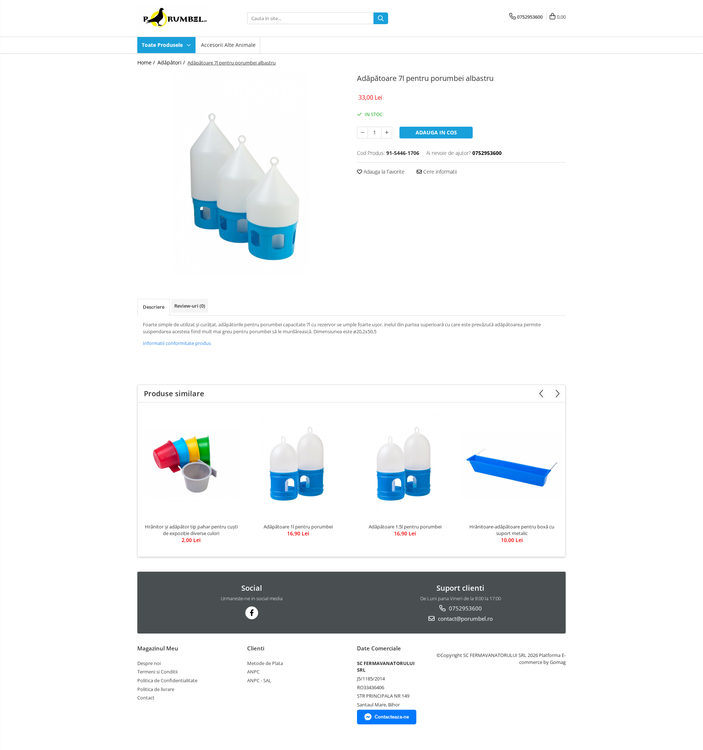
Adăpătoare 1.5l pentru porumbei (405, 526)
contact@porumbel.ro (464, 618)
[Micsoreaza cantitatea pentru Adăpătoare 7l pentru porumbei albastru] (362, 132)
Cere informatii (439, 171)
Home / (146, 62)
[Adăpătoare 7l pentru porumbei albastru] (241, 174)
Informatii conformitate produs (177, 343)
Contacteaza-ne (392, 717)
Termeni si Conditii (157, 671)
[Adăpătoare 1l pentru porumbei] (298, 465)
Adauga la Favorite (383, 171)
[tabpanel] (241, 174)
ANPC (253, 671)
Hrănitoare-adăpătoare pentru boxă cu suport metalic (511, 529)
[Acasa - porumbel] (174, 18)
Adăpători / (171, 62)
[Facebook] (251, 612)
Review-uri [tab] (189, 305)
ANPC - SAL (259, 680)
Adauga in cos (436, 132)
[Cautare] (380, 18)
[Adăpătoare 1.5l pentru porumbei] (405, 465)
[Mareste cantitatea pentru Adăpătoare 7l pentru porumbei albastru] (386, 132)
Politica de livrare (155, 689)
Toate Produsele (163, 44)
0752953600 (464, 608)
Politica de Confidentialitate (167, 680)
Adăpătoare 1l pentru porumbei (298, 526)
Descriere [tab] (153, 307)
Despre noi (149, 663)
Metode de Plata (265, 663)
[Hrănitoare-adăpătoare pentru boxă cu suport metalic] (512, 465)
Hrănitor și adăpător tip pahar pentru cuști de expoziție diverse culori (191, 529)
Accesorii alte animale (228, 44)
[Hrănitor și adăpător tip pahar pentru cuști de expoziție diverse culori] (191, 465)
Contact (146, 697)
